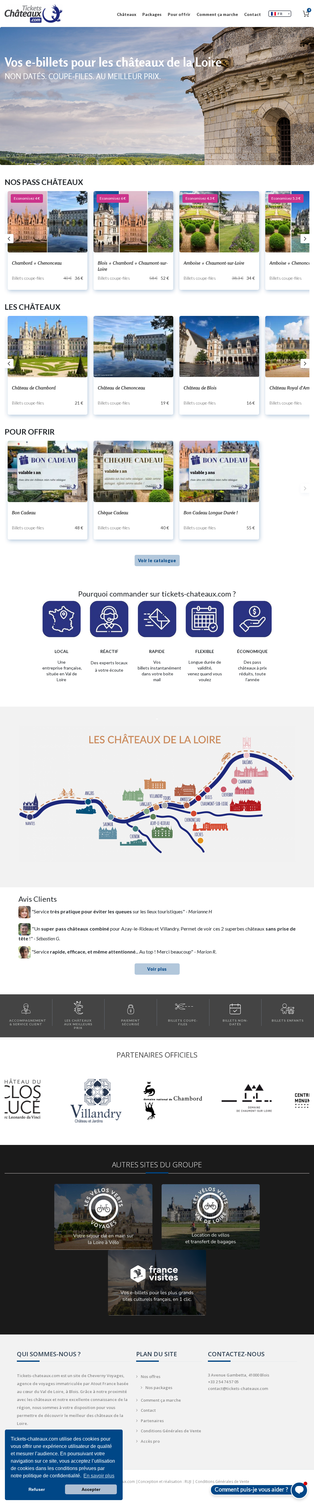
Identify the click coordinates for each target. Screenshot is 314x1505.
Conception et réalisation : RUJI (164, 1481)
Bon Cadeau (24, 512)
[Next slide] (305, 238)
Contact (252, 14)
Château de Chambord (34, 388)
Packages (152, 14)
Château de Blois (200, 388)
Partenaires (152, 1420)
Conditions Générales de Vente (171, 1431)
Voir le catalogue (157, 560)
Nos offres (150, 1376)
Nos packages (158, 1387)
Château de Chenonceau (121, 388)
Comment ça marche (217, 14)
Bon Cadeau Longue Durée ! (211, 512)
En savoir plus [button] (98, 1475)
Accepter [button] (91, 1489)
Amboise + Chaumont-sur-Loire (214, 263)
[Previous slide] (8, 488)
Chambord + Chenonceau (37, 263)
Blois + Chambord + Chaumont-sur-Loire (133, 266)
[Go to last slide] (8, 238)
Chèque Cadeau (113, 512)
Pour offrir (179, 14)
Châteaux (126, 14)
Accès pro (150, 1441)
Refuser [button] (37, 1489)
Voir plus (157, 969)
